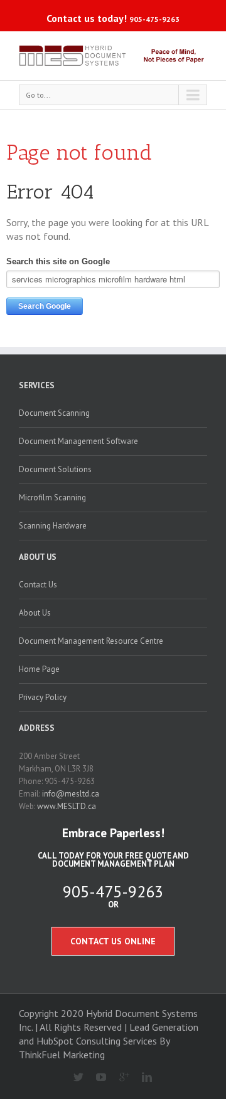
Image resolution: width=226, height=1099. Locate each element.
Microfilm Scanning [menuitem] (52, 497)
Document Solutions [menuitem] (55, 469)
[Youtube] (96, 1077)
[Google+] (119, 1077)
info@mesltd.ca (70, 793)
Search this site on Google (58, 261)
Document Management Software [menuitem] (78, 441)
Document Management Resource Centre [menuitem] (91, 641)
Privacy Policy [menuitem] (43, 697)
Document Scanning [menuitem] (54, 413)
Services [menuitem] (37, 385)
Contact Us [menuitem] (38, 584)
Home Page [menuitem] (39, 669)
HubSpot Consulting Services (96, 1041)
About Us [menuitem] (37, 557)
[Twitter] (73, 1077)
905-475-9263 (154, 19)
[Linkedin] (142, 1077)
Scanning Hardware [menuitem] (53, 525)
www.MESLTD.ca (66, 806)
